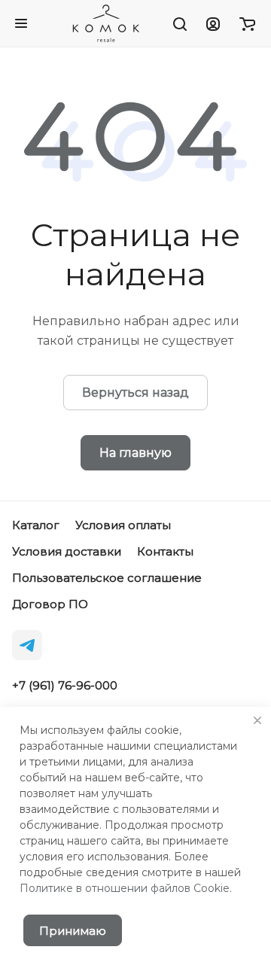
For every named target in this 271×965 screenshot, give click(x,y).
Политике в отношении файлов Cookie (125, 888)
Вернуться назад (135, 392)
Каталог (35, 525)
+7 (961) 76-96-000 (64, 686)
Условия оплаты (123, 525)
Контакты (165, 551)
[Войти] (213, 23)
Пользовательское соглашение (107, 578)
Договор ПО (50, 604)
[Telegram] (27, 645)
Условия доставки (66, 551)
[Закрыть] (257, 720)
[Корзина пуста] (247, 23)
